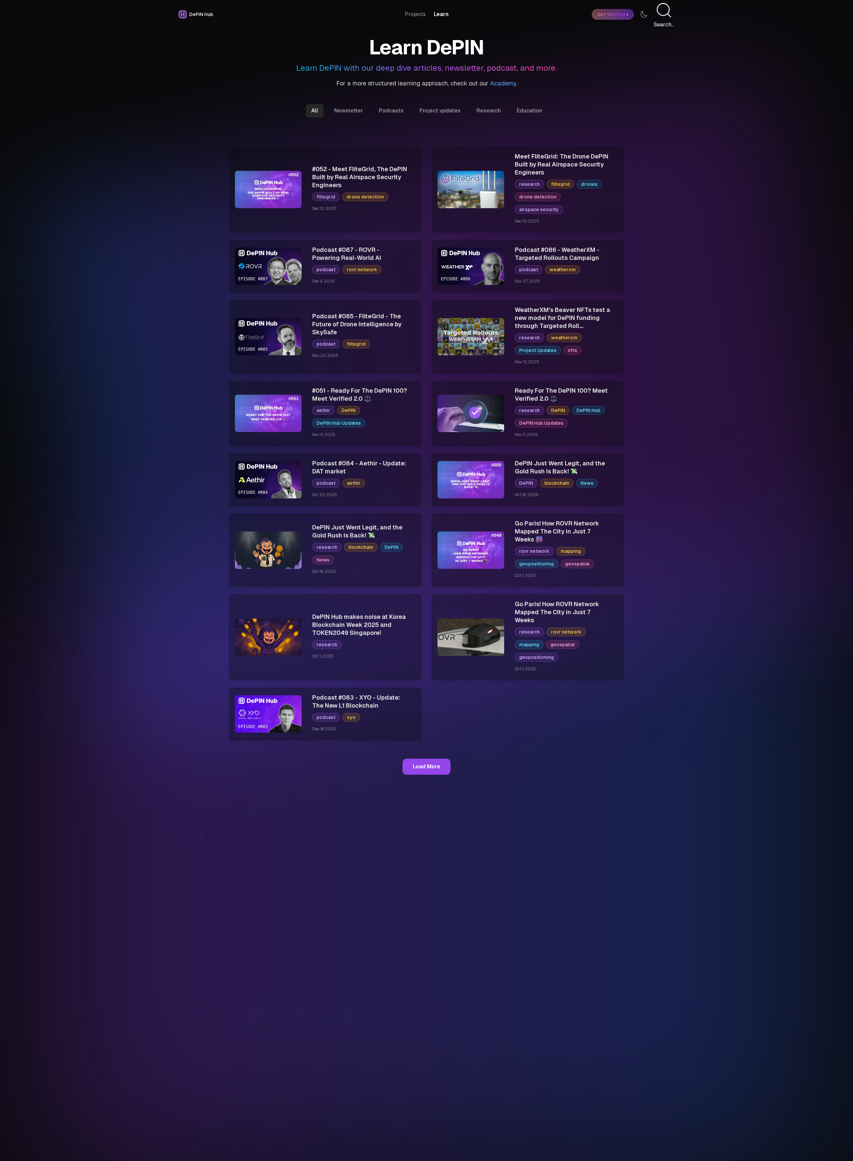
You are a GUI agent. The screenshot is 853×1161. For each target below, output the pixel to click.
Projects (415, 14)
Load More (426, 766)
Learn (441, 14)
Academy (503, 83)
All (314, 110)
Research (488, 110)
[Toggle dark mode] (644, 14)
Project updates (440, 110)
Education (529, 110)
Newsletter (348, 110)
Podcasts (391, 110)
